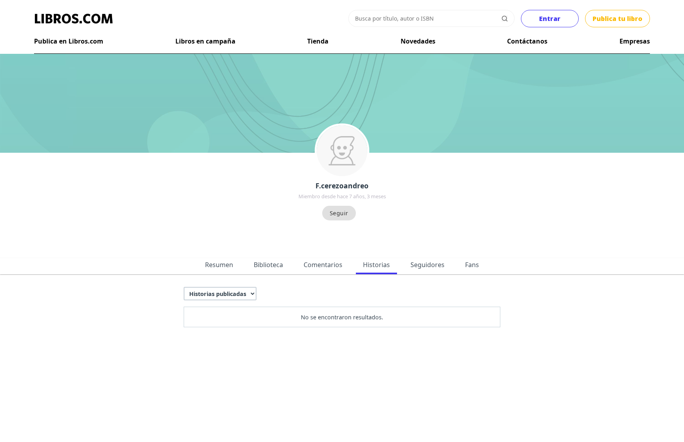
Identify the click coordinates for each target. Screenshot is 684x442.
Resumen (219, 264)
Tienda (318, 41)
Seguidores (427, 264)
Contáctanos (527, 41)
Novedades (418, 41)
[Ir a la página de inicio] (73, 18)
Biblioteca (268, 264)
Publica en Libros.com (68, 41)
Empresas (634, 41)
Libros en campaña (205, 41)
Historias (376, 264)
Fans (472, 264)
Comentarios (323, 264)
